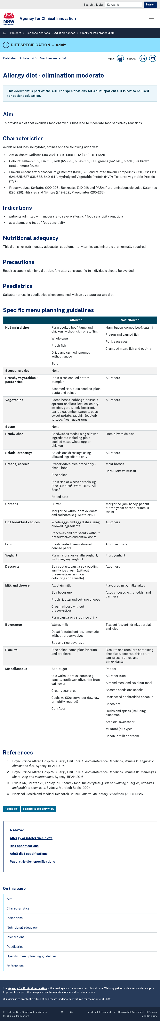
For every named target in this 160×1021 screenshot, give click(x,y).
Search (150, 4)
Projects (15, 33)
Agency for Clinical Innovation (27, 988)
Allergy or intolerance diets (97, 33)
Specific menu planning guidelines (32, 956)
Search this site (94, 4)
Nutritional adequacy (22, 927)
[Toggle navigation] (151, 18)
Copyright (124, 1012)
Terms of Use (108, 1012)
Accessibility (139, 1012)
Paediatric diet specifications (32, 861)
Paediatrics (15, 947)
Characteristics (18, 908)
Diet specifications (38, 33)
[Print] (120, 59)
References (15, 966)
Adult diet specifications (29, 854)
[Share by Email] (152, 59)
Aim (9, 899)
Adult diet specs (64, 33)
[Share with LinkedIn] (143, 59)
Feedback (11, 808)
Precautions (15, 937)
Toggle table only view (38, 808)
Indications (15, 918)
